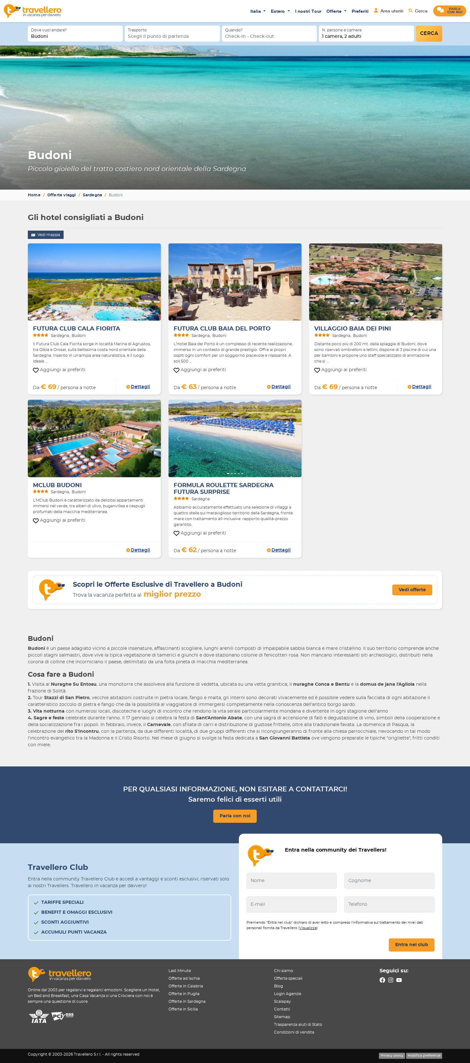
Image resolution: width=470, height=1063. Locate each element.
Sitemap (282, 1017)
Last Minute (179, 971)
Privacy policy (391, 1055)
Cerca (420, 10)
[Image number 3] (94, 317)
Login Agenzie (287, 994)
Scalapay (282, 1001)
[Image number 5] (101, 317)
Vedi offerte (412, 590)
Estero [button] (278, 11)
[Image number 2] (91, 317)
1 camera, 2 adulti (341, 36)
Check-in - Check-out (249, 36)
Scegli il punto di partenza (158, 36)
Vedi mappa (48, 235)
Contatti (282, 1009)
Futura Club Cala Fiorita (76, 329)
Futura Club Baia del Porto (222, 329)
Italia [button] (256, 11)
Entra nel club (411, 945)
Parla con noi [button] (235, 816)
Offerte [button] (334, 11)
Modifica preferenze (424, 1055)
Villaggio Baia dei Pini (352, 329)
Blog (278, 986)
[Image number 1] (87, 317)
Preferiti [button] (360, 11)
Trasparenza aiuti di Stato (298, 1024)
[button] (449, 10)
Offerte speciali (288, 978)
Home (34, 195)
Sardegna (92, 195)
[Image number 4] (98, 317)
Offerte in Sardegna (187, 1001)
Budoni (39, 36)
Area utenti (391, 10)
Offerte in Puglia (184, 994)
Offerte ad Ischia (184, 978)
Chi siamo (283, 971)
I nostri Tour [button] (308, 11)
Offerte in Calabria (185, 986)
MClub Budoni (57, 485)
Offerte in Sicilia (183, 1009)
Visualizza (308, 928)
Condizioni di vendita (294, 1032)
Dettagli (140, 387)
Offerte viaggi (61, 195)
